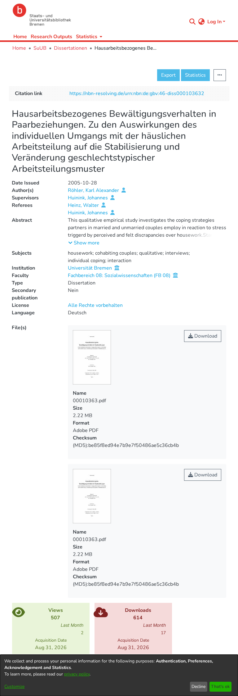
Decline (198, 686)
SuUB (39, 48)
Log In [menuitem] (214, 21)
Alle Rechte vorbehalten (95, 305)
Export (168, 75)
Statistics (195, 75)
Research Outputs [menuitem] (51, 36)
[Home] (98, 14)
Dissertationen (70, 48)
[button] (84, 243)
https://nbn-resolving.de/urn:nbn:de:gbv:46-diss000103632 (136, 93)
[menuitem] (88, 36)
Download (205, 336)
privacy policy (77, 674)
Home (20, 36)
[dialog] (119, 675)
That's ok (220, 686)
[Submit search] (192, 21)
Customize (14, 686)
